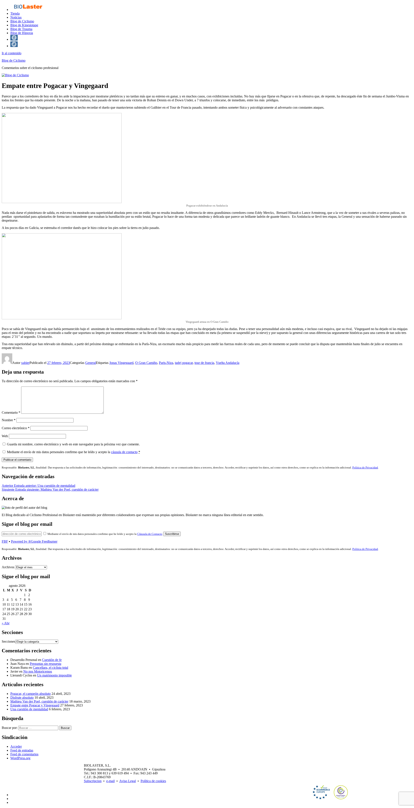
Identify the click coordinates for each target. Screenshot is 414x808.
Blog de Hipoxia (21, 33)
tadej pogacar (184, 363)
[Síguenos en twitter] (14, 46)
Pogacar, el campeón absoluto (30, 693)
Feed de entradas (21, 750)
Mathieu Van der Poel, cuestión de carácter (39, 701)
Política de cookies (153, 781)
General (90, 363)
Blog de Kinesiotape (24, 25)
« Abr (5, 623)
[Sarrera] (27, 9)
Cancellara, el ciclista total (50, 667)
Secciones (8, 641)
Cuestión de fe (52, 660)
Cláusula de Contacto (149, 534)
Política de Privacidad (365, 467)
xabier (25, 363)
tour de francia (204, 363)
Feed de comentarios (24, 754)
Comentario (11, 412)
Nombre (9, 420)
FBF (5, 541)
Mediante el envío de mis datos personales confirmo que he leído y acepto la (73, 452)
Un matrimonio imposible (54, 675)
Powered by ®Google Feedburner (34, 541)
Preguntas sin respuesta (45, 664)
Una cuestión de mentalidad (29, 709)
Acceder (16, 746)
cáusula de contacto (124, 452)
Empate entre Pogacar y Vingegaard (34, 705)
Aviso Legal (127, 781)
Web (5, 436)
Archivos (8, 567)
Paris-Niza (166, 363)
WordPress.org (20, 758)
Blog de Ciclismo (22, 21)
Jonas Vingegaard (121, 363)
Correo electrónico (16, 428)
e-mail (110, 781)
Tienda (15, 13)
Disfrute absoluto (22, 697)
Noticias (16, 17)
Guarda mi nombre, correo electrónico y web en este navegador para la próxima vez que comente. (73, 444)
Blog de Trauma (21, 29)
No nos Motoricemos (37, 671)
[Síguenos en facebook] (14, 39)
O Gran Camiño (146, 363)
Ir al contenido (11, 53)
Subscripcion (93, 781)
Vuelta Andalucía (227, 363)
